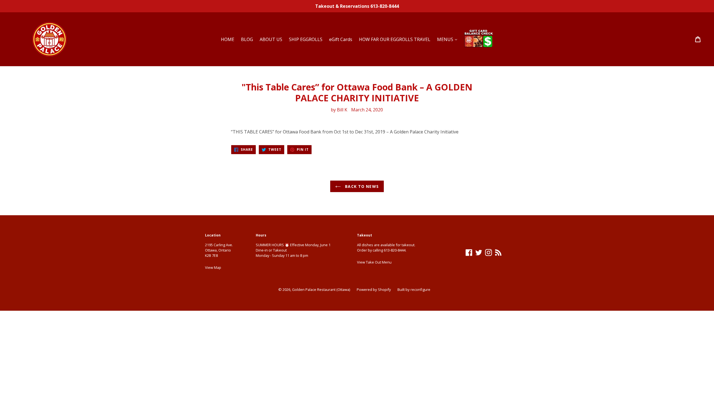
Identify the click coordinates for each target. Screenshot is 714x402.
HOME (227, 39)
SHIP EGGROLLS (305, 39)
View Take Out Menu (374, 262)
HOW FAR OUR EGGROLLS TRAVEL (394, 39)
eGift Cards (340, 39)
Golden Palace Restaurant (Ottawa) (321, 289)
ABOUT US (271, 39)
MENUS (445, 39)
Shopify (384, 289)
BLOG (247, 39)
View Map (213, 267)
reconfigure (420, 289)
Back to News (361, 186)
